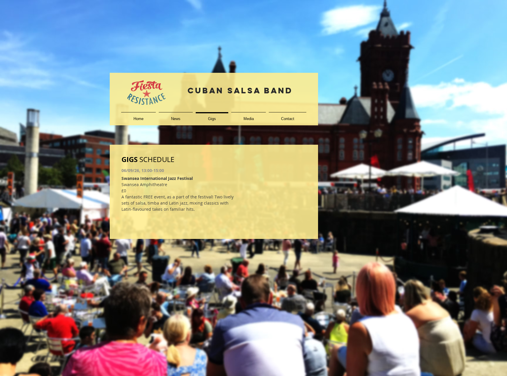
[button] (248, 116)
